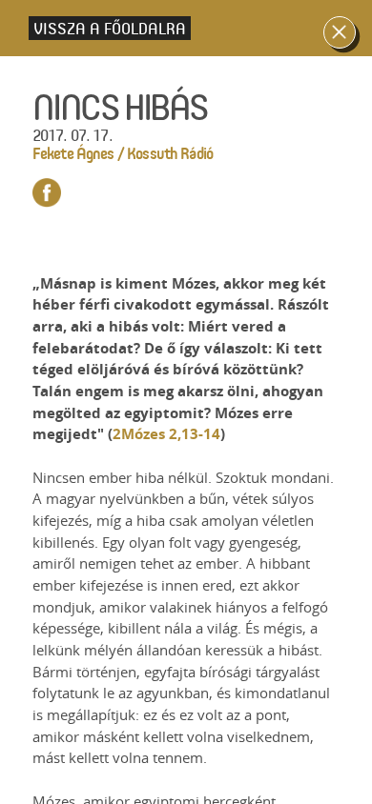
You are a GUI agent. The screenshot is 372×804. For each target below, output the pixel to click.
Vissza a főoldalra (109, 28)
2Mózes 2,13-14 (166, 434)
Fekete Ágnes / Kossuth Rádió (122, 153)
